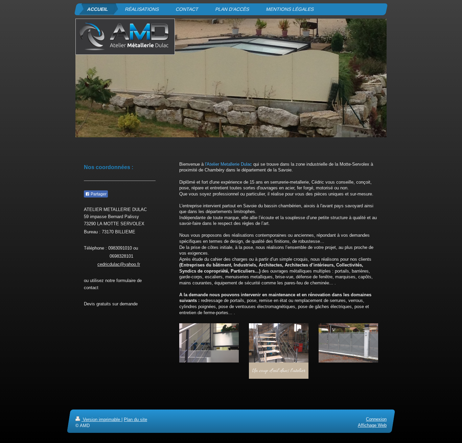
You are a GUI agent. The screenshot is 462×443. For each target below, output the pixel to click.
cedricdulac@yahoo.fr (118, 264)
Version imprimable (101, 419)
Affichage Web (372, 425)
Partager (98, 194)
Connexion (376, 419)
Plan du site (135, 419)
